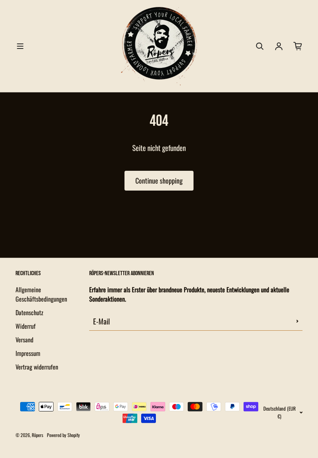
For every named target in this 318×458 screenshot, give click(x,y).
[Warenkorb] (297, 46)
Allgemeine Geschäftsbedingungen (41, 294)
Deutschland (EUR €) (279, 412)
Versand (24, 339)
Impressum (28, 353)
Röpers (37, 435)
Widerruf (26, 326)
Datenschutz (29, 312)
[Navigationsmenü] (20, 46)
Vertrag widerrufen (37, 366)
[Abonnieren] (297, 321)
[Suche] (259, 46)
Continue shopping (159, 180)
